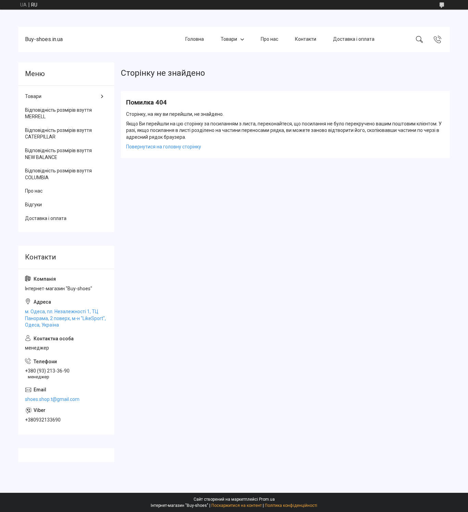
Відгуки (33, 204)
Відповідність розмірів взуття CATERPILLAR (58, 133)
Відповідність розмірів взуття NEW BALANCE (58, 154)
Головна (194, 39)
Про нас (269, 39)
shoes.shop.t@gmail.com (52, 399)
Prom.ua (267, 499)
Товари (229, 39)
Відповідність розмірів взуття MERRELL (58, 113)
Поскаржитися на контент (236, 505)
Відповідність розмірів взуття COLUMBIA (58, 174)
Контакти (305, 39)
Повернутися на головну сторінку (163, 146)
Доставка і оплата (353, 39)
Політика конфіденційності (291, 505)
